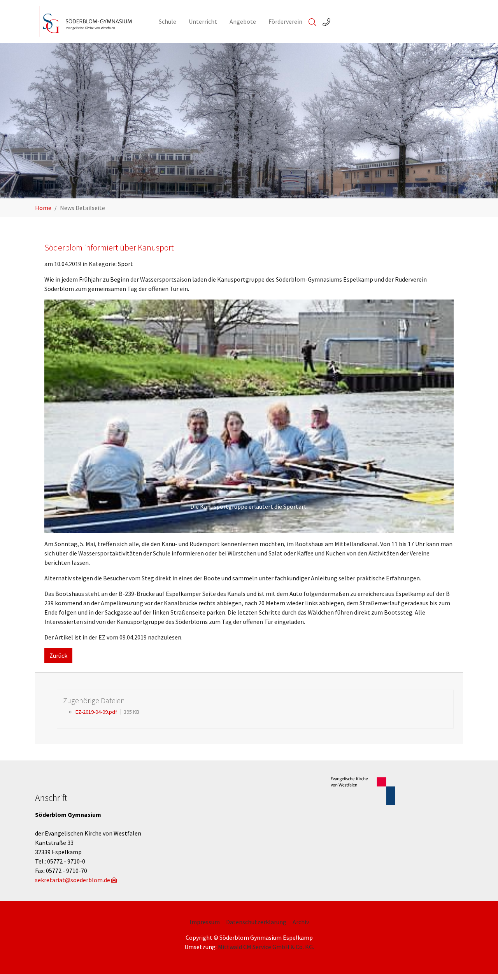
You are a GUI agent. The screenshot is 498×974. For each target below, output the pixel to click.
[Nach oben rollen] (481, 957)
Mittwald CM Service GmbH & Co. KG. (266, 947)
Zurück (58, 655)
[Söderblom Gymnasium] (89, 21)
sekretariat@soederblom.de (72, 880)
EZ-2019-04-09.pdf (96, 711)
